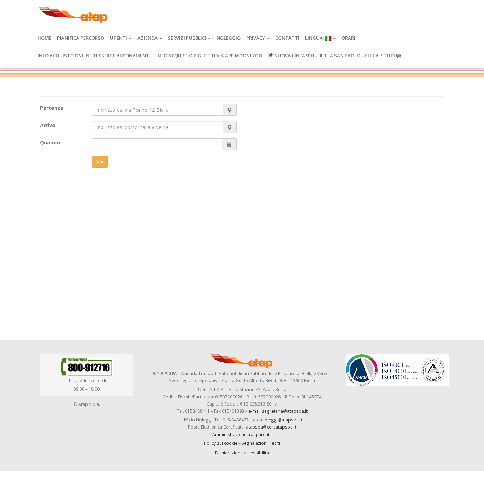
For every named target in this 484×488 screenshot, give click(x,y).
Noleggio (228, 38)
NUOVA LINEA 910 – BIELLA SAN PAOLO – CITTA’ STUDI (334, 55)
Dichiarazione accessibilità (242, 452)
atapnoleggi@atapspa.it (277, 420)
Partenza (51, 107)
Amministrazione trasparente (242, 434)
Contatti (287, 38)
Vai (99, 161)
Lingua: (315, 38)
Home (44, 38)
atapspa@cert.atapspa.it (271, 427)
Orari (348, 38)
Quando (50, 142)
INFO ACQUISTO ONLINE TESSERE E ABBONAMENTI (94, 55)
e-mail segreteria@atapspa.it (278, 411)
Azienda (148, 38)
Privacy (256, 38)
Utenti (119, 38)
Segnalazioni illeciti (261, 443)
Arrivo (47, 125)
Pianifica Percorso (80, 38)
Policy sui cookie (220, 443)
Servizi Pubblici (187, 38)
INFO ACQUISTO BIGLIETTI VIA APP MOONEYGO (209, 55)
